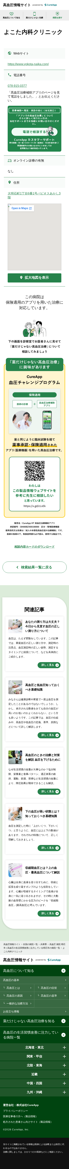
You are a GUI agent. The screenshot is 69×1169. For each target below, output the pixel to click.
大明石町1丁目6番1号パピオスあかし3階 (34, 195)
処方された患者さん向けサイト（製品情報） (28, 1121)
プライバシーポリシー (15, 1110)
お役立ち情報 (11, 1011)
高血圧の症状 (49, 987)
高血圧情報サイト (17, 5)
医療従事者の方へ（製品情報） (20, 1116)
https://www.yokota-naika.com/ (28, 64)
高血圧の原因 (15, 995)
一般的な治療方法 (17, 1003)
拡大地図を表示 (37, 277)
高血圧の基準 (49, 995)
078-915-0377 (17, 85)
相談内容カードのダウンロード (34, 546)
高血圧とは (13, 987)
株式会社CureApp (27, 1105)
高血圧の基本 (11, 980)
